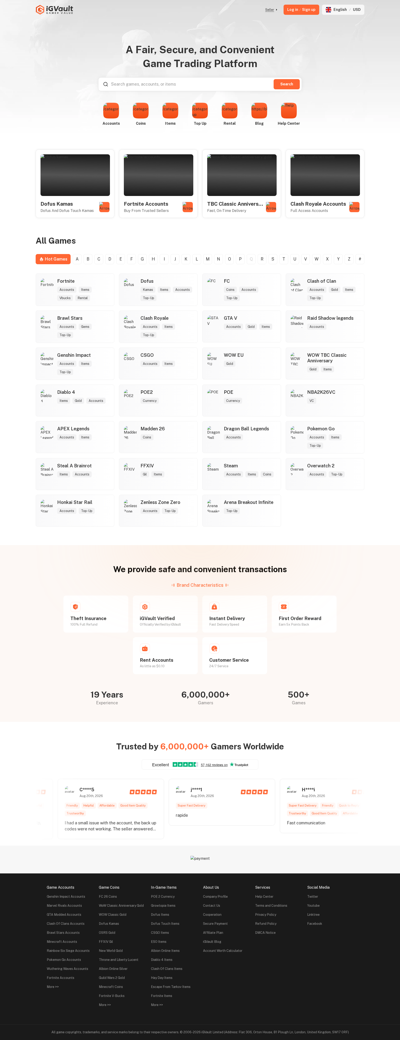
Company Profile (215, 896)
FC (227, 281)
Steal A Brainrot (74, 466)
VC (311, 401)
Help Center (264, 896)
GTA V (230, 318)
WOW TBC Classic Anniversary (327, 357)
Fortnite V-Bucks (112, 996)
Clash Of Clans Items (166, 969)
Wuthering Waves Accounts (67, 969)
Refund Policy (265, 923)
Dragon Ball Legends (246, 429)
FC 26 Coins (108, 896)
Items (85, 290)
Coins (230, 290)
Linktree (313, 914)
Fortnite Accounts (60, 978)
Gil (145, 474)
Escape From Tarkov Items (171, 987)
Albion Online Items (165, 951)
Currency (149, 401)
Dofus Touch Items (165, 923)
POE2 (147, 392)
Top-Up (148, 298)
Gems (85, 327)
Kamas (148, 290)
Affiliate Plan (213, 932)
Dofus (147, 281)
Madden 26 (153, 429)
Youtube (313, 905)
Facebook (314, 923)
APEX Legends (73, 429)
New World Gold (111, 951)
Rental (83, 298)
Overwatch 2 (320, 466)
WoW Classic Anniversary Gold (121, 905)
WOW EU (234, 355)
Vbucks (65, 298)
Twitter (312, 896)
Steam (231, 466)
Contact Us (211, 905)
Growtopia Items (163, 905)
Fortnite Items (161, 996)
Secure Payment (215, 923)
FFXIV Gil (106, 942)
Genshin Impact (74, 355)
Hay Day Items (161, 978)
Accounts (66, 290)
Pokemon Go (321, 429)
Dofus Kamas (109, 923)
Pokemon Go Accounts (64, 960)
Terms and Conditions (271, 905)
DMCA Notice (265, 932)
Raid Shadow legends (330, 318)
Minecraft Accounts (62, 942)
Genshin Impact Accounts (66, 896)
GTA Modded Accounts (64, 914)
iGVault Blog (212, 942)
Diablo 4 (66, 392)
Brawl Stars (69, 318)
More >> (53, 987)
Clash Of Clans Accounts (65, 923)
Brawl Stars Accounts (63, 932)
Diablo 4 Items (161, 960)
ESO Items (158, 942)
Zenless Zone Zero (160, 502)
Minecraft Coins (111, 987)
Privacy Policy (265, 914)
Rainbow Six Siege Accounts (68, 951)
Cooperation (212, 914)
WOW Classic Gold (112, 914)
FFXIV (147, 466)
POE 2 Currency (163, 896)
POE (228, 392)
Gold (334, 290)
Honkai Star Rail (74, 502)
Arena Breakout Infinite (248, 502)
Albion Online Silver (113, 969)
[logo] (54, 10)
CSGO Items (160, 932)
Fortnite (66, 281)
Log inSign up (301, 9)
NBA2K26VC (321, 392)
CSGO (147, 355)
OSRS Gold (107, 932)
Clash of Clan (321, 281)
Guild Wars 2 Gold (112, 978)
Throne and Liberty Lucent (118, 960)
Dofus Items (160, 914)
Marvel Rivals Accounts (64, 905)
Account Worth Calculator (222, 951)
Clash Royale (155, 318)
